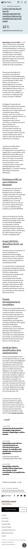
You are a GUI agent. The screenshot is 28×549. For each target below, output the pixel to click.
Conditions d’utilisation (8, 542)
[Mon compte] (18, 2)
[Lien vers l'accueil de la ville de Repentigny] (6, 2)
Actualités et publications (12, 488)
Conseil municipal (17, 413)
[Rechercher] (21, 2)
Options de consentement (8, 544)
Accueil (3, 488)
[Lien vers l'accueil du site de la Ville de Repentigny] (6, 496)
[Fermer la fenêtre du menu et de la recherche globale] (25, 2)
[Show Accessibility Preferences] (24, 545)
